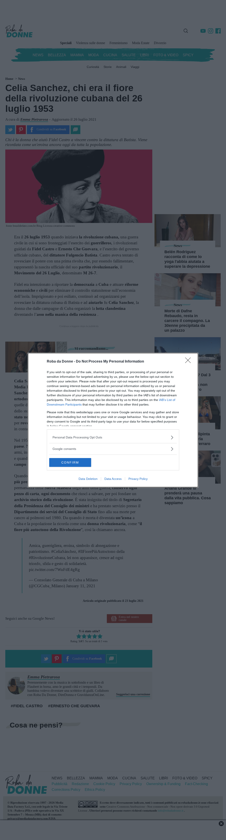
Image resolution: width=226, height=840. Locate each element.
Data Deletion (88, 479)
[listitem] (113, 437)
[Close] (189, 361)
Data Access (113, 479)
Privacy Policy (138, 479)
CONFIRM (70, 462)
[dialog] (113, 420)
